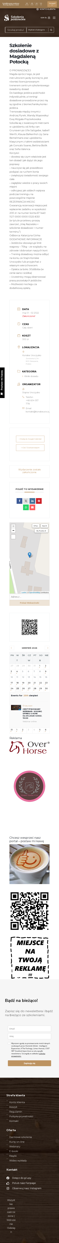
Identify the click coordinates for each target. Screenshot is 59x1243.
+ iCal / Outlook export (30, 448)
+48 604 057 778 (32, 402)
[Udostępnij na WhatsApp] (26, 507)
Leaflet (23, 592)
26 (23, 688)
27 (29, 688)
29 (40, 688)
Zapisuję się (29, 1063)
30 (46, 688)
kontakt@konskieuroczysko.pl (41, 411)
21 (35, 683)
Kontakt (14, 1121)
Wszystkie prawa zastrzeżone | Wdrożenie (11, 1212)
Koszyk (13, 1107)
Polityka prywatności (21, 1116)
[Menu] (54, 17)
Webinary (14, 1146)
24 (12, 688)
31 (12, 730)
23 (46, 683)
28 (35, 688)
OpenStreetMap (34, 592)
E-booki (13, 1151)
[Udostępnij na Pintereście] (39, 501)
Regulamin (15, 1111)
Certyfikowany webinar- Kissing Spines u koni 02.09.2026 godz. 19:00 (32, 713)
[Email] (32, 507)
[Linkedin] (32, 501)
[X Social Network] (26, 501)
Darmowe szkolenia (20, 1137)
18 (17, 683)
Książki (13, 1156)
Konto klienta (17, 1102)
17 (12, 683)
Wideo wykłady (18, 1160)
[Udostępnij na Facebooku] (19, 501)
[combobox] (16, 30)
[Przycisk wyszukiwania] (51, 30)
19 (23, 683)
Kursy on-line (16, 1142)
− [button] (13, 530)
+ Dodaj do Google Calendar (30, 439)
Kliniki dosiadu (31, 376)
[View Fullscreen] (13, 537)
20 (29, 683)
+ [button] (13, 526)
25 (17, 688)
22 (40, 683)
